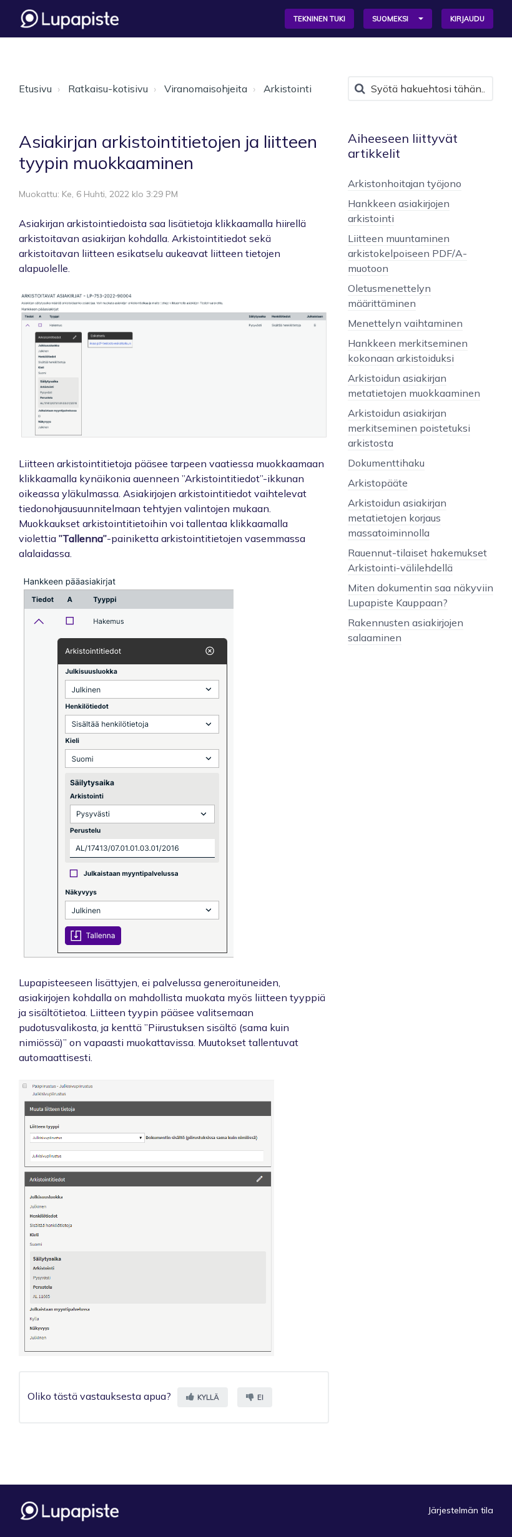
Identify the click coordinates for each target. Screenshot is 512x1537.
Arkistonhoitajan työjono (404, 183)
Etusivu (35, 88)
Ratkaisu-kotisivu (108, 88)
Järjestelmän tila (460, 1510)
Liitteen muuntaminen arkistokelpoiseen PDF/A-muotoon (407, 253)
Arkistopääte (378, 483)
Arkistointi (287, 88)
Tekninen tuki (319, 18)
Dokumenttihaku (386, 463)
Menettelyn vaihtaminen (405, 323)
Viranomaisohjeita (205, 88)
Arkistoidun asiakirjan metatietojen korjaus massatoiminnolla (397, 518)
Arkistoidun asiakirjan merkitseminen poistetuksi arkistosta (409, 428)
